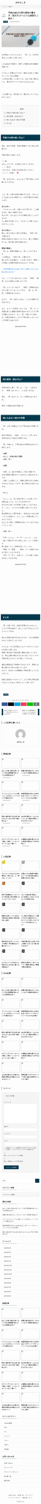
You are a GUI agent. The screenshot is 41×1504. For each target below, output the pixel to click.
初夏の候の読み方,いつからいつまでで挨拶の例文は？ (20, 1215)
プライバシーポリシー (11, 1472)
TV (5, 1432)
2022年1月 (7, 1261)
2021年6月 (7, 1291)
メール (7, 1133)
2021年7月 (7, 1287)
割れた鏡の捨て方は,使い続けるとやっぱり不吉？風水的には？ (20, 1233)
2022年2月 (7, 1257)
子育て (6, 1445)
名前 (6, 1126)
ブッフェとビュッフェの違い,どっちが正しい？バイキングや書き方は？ (20, 1220)
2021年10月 (8, 1274)
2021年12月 (8, 1265)
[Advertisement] (20, 348)
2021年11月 (8, 1270)
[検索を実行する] (37, 1181)
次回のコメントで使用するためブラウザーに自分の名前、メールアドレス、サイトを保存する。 (21, 1148)
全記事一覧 (7, 1476)
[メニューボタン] (2, 2)
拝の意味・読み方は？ (15, 116)
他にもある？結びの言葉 (16, 120)
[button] (5, 704)
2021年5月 (7, 1296)
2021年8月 (7, 1283)
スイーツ (7, 1436)
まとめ (9, 123)
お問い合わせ (8, 1463)
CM (5, 1427)
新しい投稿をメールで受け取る (13, 1161)
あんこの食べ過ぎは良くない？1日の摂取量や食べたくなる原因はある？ (20, 1209)
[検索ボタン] (38, 2)
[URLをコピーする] (36, 704)
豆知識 (5, 21)
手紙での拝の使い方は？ (16, 113)
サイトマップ (8, 1467)
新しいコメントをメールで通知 (13, 1155)
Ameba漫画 (8, 1423)
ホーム (30, 1497)
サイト (6, 1141)
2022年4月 (7, 1248)
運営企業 (7, 1480)
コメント (7, 1102)
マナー (6, 1440)
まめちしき (20, 2)
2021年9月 (7, 1278)
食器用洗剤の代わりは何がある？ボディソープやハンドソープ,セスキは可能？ (20, 1226)
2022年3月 (7, 1252)
